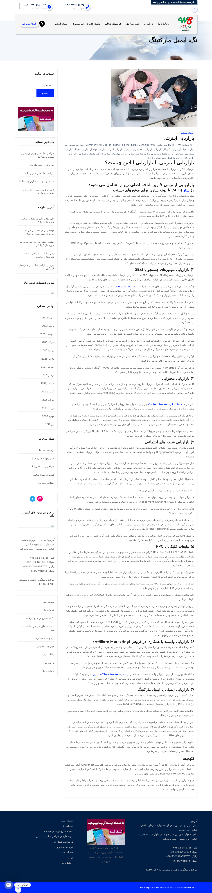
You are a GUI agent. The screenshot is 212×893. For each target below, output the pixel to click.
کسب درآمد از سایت (43, 475)
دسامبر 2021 (47, 367)
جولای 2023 (48, 342)
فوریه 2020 (48, 416)
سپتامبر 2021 (47, 383)
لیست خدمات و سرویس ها (86, 23)
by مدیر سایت (164, 144)
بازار (68, 144)
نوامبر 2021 (48, 375)
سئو (164, 158)
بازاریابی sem (146, 149)
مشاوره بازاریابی (153, 158)
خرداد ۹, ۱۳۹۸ (183, 144)
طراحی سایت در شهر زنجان (39, 173)
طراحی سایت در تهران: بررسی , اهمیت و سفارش (37, 155)
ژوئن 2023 (48, 350)
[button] (42, 24)
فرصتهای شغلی (113, 23)
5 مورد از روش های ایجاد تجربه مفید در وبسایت (38, 191)
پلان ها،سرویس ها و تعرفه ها (39, 618)
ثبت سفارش (132, 23)
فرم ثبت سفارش (45, 646)
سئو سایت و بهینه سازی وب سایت (36, 181)
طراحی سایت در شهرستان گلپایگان (36, 220)
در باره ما (148, 23)
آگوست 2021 (47, 391)
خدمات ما (49, 610)
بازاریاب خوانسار (186, 149)
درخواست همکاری (44, 638)
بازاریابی (157, 149)
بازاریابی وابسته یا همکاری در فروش (87, 153)
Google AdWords (125, 286)
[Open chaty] (9, 885)
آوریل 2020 (48, 408)
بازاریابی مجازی (151, 153)
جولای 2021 (48, 400)
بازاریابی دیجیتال (81, 149)
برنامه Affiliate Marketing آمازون (110, 674)
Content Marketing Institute (165, 404)
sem (141, 144)
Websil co (192, 887)
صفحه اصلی (61, 23)
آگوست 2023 (47, 334)
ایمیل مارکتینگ (77, 144)
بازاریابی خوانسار (98, 149)
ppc (135, 144)
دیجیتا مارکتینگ (173, 158)
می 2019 (49, 424)
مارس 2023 (47, 358)
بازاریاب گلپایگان (170, 149)
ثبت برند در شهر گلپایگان (41, 165)
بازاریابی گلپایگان (168, 153)
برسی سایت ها (46, 450)
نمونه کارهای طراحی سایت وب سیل (38, 628)
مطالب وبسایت (187, 133)
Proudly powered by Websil (154, 887)
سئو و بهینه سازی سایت (42, 458)
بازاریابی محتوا (136, 153)
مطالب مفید (48, 654)
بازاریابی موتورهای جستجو (117, 153)
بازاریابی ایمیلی (131, 149)
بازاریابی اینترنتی (179, 139)
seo (147, 144)
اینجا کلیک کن (29, 23)
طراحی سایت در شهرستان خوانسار (39, 231)
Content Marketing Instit (117, 144)
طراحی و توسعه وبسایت (41, 466)
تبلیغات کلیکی (188, 158)
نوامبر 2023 (48, 326)
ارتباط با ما (163, 23)
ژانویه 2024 (48, 317)
